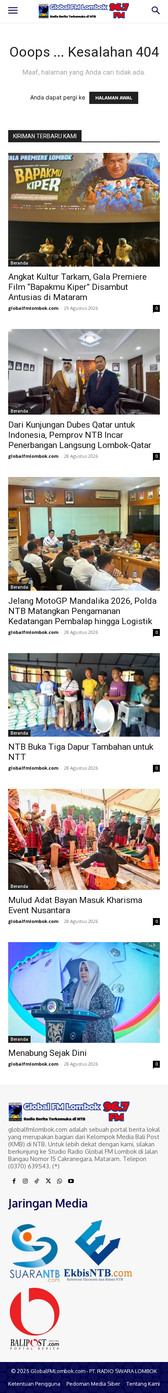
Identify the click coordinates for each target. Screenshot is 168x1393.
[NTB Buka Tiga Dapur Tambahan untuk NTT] (84, 695)
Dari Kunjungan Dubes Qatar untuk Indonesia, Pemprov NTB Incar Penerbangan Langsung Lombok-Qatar (79, 435)
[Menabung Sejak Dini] (84, 992)
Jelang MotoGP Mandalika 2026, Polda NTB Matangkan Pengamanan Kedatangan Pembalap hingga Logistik (82, 611)
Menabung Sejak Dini (47, 1053)
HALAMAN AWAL (113, 98)
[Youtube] (71, 1181)
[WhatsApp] (59, 1181)
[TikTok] (36, 1181)
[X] (48, 1181)
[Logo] (83, 10)
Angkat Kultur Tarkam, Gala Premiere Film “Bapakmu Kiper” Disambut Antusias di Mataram (77, 287)
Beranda (19, 263)
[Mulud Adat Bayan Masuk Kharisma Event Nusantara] (84, 839)
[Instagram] (25, 1181)
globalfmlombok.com (33, 308)
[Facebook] (14, 1181)
